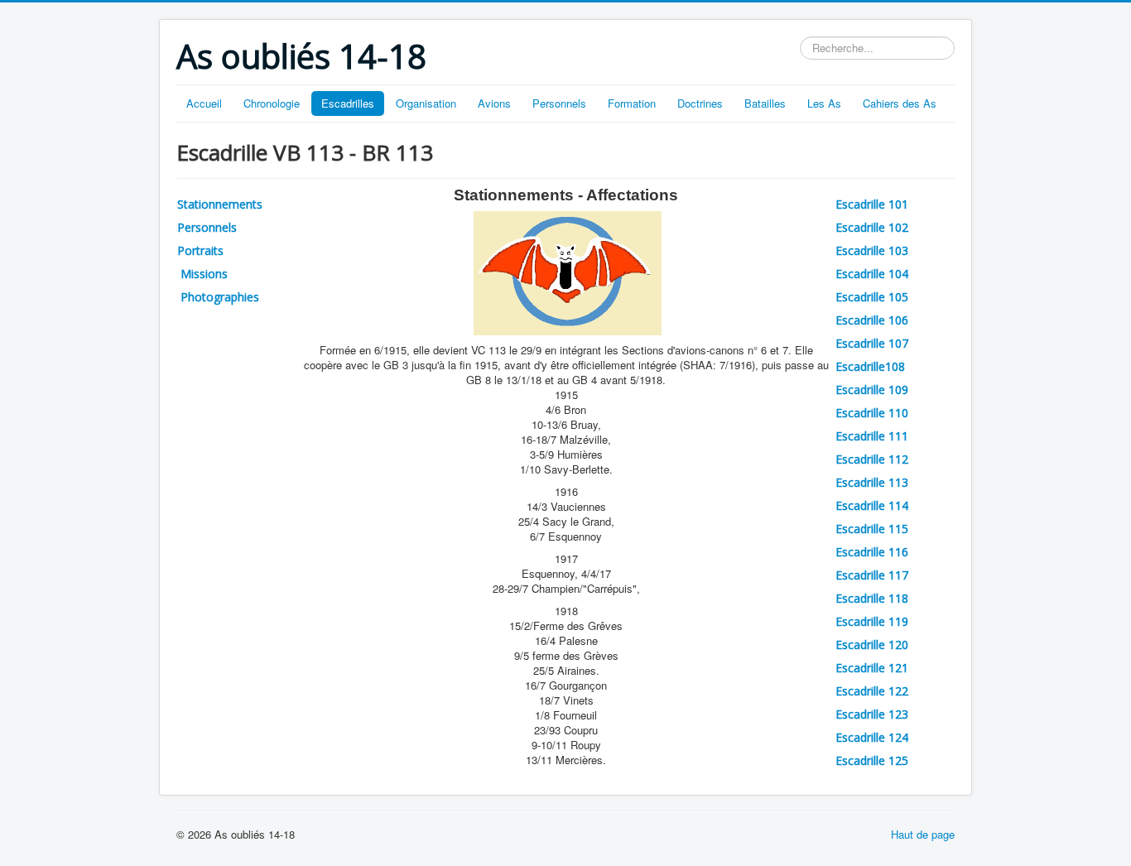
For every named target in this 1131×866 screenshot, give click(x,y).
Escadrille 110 (871, 413)
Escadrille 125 (871, 760)
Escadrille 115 (871, 528)
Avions (494, 103)
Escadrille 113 (871, 482)
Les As (824, 103)
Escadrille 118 (871, 598)
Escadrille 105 (871, 297)
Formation (632, 103)
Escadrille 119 (871, 621)
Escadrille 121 (871, 668)
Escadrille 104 (871, 273)
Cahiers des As (899, 103)
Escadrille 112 (871, 459)
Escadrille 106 (871, 320)
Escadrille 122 (871, 691)
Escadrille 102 (871, 227)
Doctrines (700, 103)
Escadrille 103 (871, 250)
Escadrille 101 (871, 204)
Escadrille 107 (871, 343)
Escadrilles (347, 103)
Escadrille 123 (871, 714)
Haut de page (923, 834)
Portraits (200, 250)
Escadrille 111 (871, 436)
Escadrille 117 (871, 575)
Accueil (204, 103)
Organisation (426, 103)
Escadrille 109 (871, 389)
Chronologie (271, 103)
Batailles (765, 103)
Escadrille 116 (871, 552)
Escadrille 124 (871, 737)
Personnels (559, 103)
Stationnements (219, 204)
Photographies (218, 297)
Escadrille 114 (871, 505)
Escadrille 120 (871, 644)
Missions (202, 273)
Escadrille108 (870, 366)
